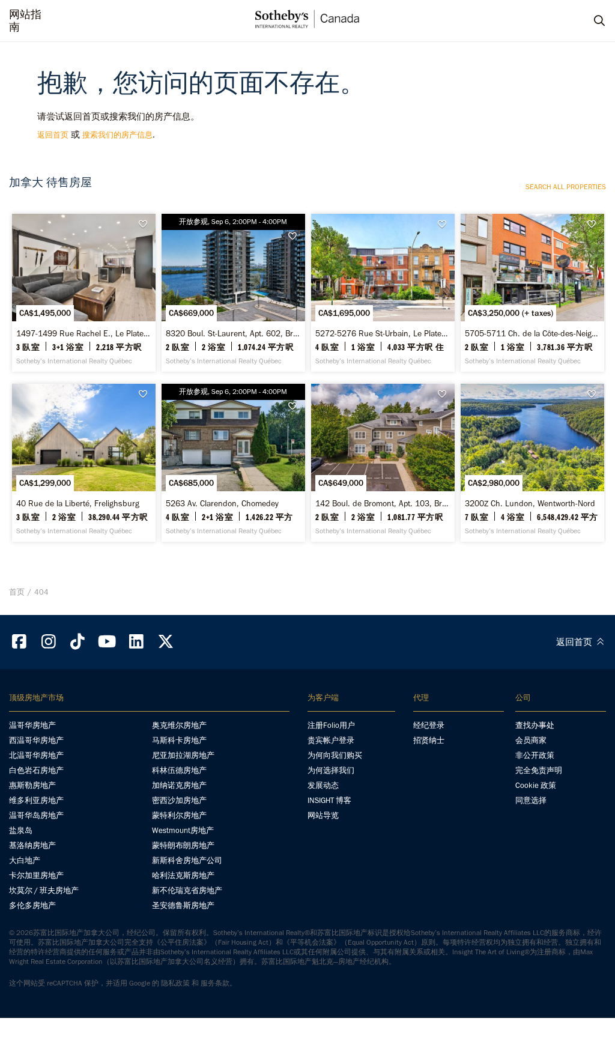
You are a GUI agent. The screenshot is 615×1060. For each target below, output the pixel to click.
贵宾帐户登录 (331, 740)
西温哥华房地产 (36, 740)
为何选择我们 (331, 770)
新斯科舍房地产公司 (187, 860)
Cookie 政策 (535, 785)
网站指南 (25, 21)
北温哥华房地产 (36, 755)
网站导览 (323, 815)
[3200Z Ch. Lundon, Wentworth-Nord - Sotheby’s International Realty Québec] (532, 463)
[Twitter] (166, 642)
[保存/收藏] (146, 224)
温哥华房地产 (32, 725)
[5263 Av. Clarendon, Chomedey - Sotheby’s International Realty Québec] (233, 463)
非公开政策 (534, 755)
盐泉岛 (20, 830)
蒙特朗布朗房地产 (183, 845)
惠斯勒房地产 (32, 785)
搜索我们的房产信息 (117, 134)
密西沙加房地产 (179, 800)
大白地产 (24, 860)
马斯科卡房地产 (179, 740)
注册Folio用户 (331, 725)
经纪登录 (428, 725)
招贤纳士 (428, 740)
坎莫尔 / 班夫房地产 (44, 890)
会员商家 (531, 740)
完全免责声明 (538, 770)
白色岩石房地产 (36, 770)
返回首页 (52, 134)
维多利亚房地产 (36, 800)
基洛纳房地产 (32, 845)
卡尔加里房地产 (36, 875)
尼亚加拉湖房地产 (183, 755)
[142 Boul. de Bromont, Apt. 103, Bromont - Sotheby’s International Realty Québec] (383, 463)
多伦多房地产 (32, 905)
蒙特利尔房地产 (179, 815)
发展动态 (323, 785)
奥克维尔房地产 (179, 725)
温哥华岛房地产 (36, 815)
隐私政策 (175, 983)
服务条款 (215, 983)
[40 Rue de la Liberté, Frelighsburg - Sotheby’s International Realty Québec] (84, 463)
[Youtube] (107, 642)
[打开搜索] (588, 21)
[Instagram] (48, 642)
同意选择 (531, 800)
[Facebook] (19, 642)
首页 (17, 591)
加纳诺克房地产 (179, 785)
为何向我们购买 (335, 755)
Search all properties (566, 187)
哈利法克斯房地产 (183, 875)
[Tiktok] (78, 642)
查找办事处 (534, 725)
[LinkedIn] (136, 642)
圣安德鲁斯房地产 (183, 905)
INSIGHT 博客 (329, 800)
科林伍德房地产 (179, 770)
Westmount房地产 (183, 830)
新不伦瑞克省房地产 (187, 890)
